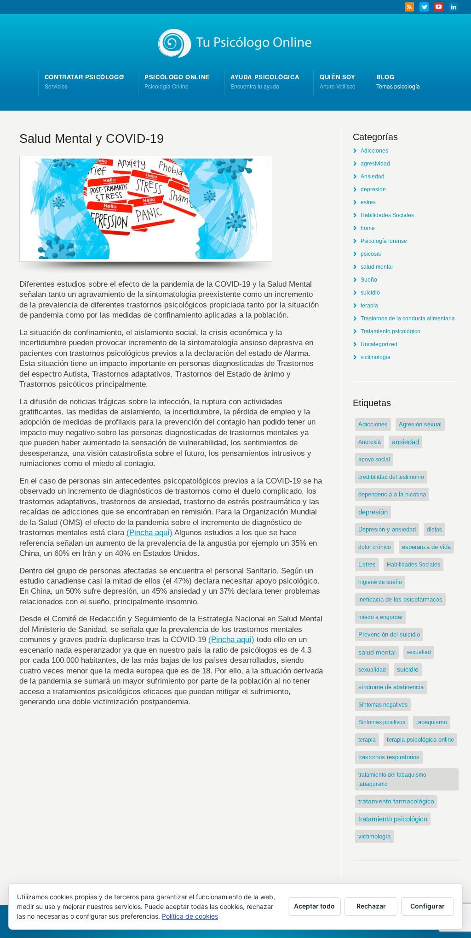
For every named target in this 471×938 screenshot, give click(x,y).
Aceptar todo (314, 906)
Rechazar (371, 906)
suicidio (370, 292)
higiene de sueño (380, 582)
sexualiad (419, 652)
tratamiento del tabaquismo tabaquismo (392, 779)
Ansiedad (373, 176)
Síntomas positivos (381, 722)
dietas (434, 529)
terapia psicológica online (420, 739)
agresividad (375, 163)
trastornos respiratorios (388, 757)
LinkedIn (453, 7)
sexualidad (372, 670)
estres (368, 202)
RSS (409, 7)
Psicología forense (384, 241)
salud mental (377, 267)
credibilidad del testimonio (391, 477)
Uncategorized (379, 344)
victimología (376, 357)
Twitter (424, 7)
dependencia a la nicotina (392, 494)
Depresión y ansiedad (387, 529)
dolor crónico (374, 547)
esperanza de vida (426, 547)
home (368, 228)
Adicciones (374, 150)
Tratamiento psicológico (390, 331)
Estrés (367, 564)
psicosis (371, 254)
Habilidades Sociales (387, 215)
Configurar (427, 906)
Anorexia (369, 442)
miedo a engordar (380, 617)
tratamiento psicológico (392, 819)
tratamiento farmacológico (396, 801)
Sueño (369, 280)
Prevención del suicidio (389, 634)
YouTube (438, 7)
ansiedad (405, 442)
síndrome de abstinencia (391, 687)
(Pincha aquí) (149, 532)
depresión (373, 512)
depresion (373, 189)
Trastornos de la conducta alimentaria (408, 318)
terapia (369, 305)
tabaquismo (431, 722)
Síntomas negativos (383, 705)
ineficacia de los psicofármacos (400, 599)
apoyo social (374, 459)
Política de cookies (190, 916)
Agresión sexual (420, 424)
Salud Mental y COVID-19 (91, 138)
